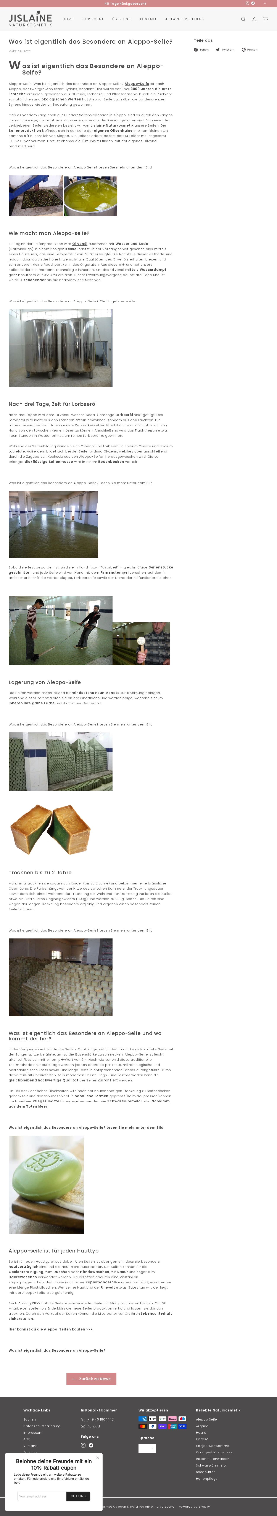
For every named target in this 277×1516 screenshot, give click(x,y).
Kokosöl (202, 1439)
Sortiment (93, 19)
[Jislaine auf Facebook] (91, 1445)
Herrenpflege (207, 1478)
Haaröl (201, 1432)
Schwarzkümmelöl (211, 1465)
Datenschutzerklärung (42, 1426)
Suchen (29, 1419)
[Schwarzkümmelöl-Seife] (46, 1232)
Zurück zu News (94, 1378)
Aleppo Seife (206, 1419)
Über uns (121, 19)
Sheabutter (205, 1472)
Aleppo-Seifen (92, 456)
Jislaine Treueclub (184, 19)
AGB (26, 1439)
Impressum (33, 1432)
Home (68, 19)
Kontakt (148, 19)
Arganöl (202, 1426)
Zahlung (30, 1452)
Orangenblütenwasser (215, 1452)
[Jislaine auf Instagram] (83, 1445)
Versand (30, 1446)
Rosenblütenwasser (212, 1459)
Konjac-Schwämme (212, 1446)
